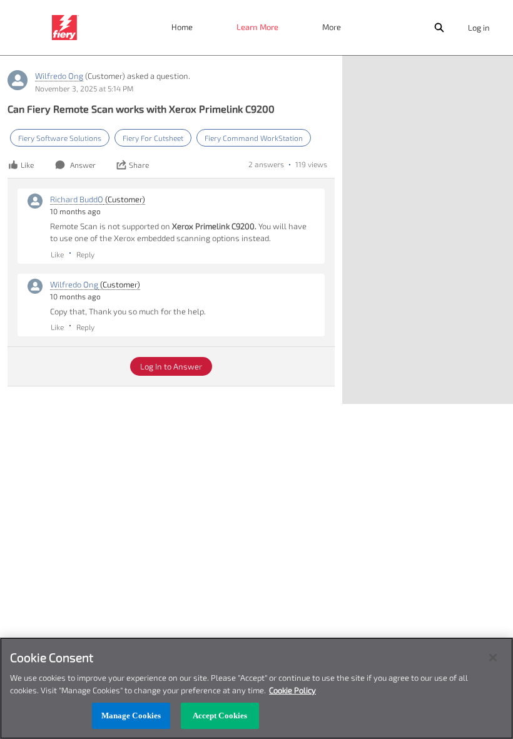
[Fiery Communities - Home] (65, 27)
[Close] (493, 657)
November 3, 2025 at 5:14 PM (84, 88)
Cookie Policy (292, 690)
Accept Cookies (220, 715)
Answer (83, 164)
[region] (256, 688)
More (331, 27)
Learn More (257, 27)
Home (182, 27)
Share (139, 164)
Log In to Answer (171, 366)
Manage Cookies (131, 715)
